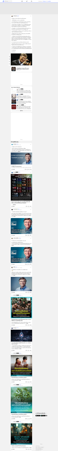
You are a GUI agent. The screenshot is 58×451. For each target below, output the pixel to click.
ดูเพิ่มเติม (19, 151)
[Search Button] (5, 1)
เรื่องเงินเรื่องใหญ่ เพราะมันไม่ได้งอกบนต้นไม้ (18, 377)
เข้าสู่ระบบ (44, 1)
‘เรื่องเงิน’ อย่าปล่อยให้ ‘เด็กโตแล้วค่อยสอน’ (18, 445)
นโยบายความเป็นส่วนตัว (38, 448)
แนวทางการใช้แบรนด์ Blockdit (39, 449)
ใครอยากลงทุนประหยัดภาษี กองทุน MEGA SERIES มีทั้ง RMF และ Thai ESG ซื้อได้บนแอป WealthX (20, 202)
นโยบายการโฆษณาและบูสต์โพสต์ (39, 447)
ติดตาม (18, 15)
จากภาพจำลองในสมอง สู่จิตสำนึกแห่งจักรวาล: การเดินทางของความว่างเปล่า (21, 343)
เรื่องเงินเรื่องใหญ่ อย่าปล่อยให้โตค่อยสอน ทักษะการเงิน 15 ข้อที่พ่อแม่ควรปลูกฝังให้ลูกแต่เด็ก (21, 320)
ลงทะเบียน (49, 1)
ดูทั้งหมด (21, 110)
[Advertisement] (29, 8)
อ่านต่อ (14, 216)
